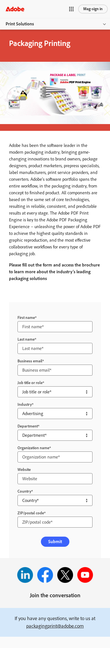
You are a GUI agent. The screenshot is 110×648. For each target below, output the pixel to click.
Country (24, 491)
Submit (55, 541)
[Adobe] (15, 9)
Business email (29, 361)
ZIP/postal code (30, 513)
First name (26, 317)
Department (27, 426)
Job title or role (30, 382)
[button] (76, 9)
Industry (24, 404)
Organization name (33, 448)
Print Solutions (20, 24)
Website (24, 469)
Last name (26, 339)
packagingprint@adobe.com (55, 626)
